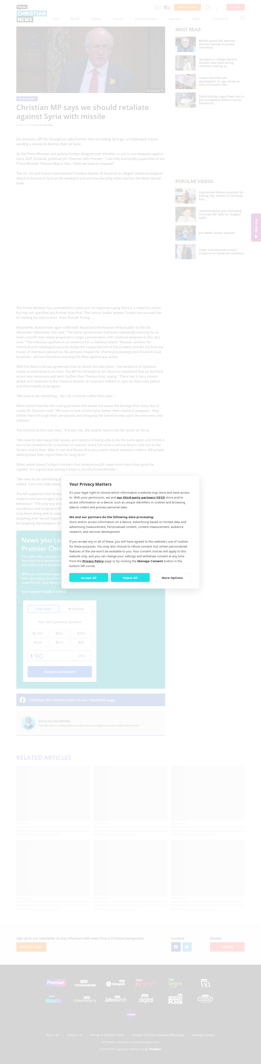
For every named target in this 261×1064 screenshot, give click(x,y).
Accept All (88, 577)
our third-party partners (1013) (141, 497)
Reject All (130, 577)
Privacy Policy (93, 561)
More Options (172, 577)
